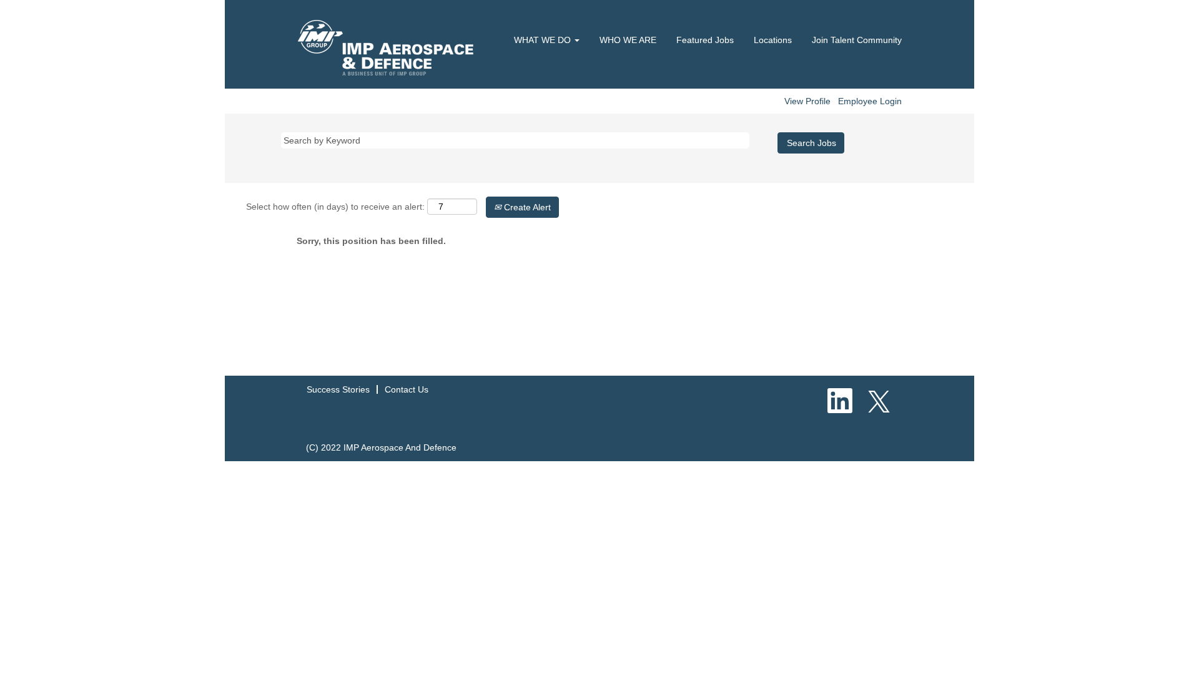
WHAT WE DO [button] (543, 40)
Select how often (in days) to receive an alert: (335, 207)
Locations (773, 40)
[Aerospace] (391, 47)
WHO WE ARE (628, 40)
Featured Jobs (705, 40)
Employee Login (870, 101)
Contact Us (406, 389)
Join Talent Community (857, 40)
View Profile (807, 101)
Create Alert (526, 207)
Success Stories (338, 389)
